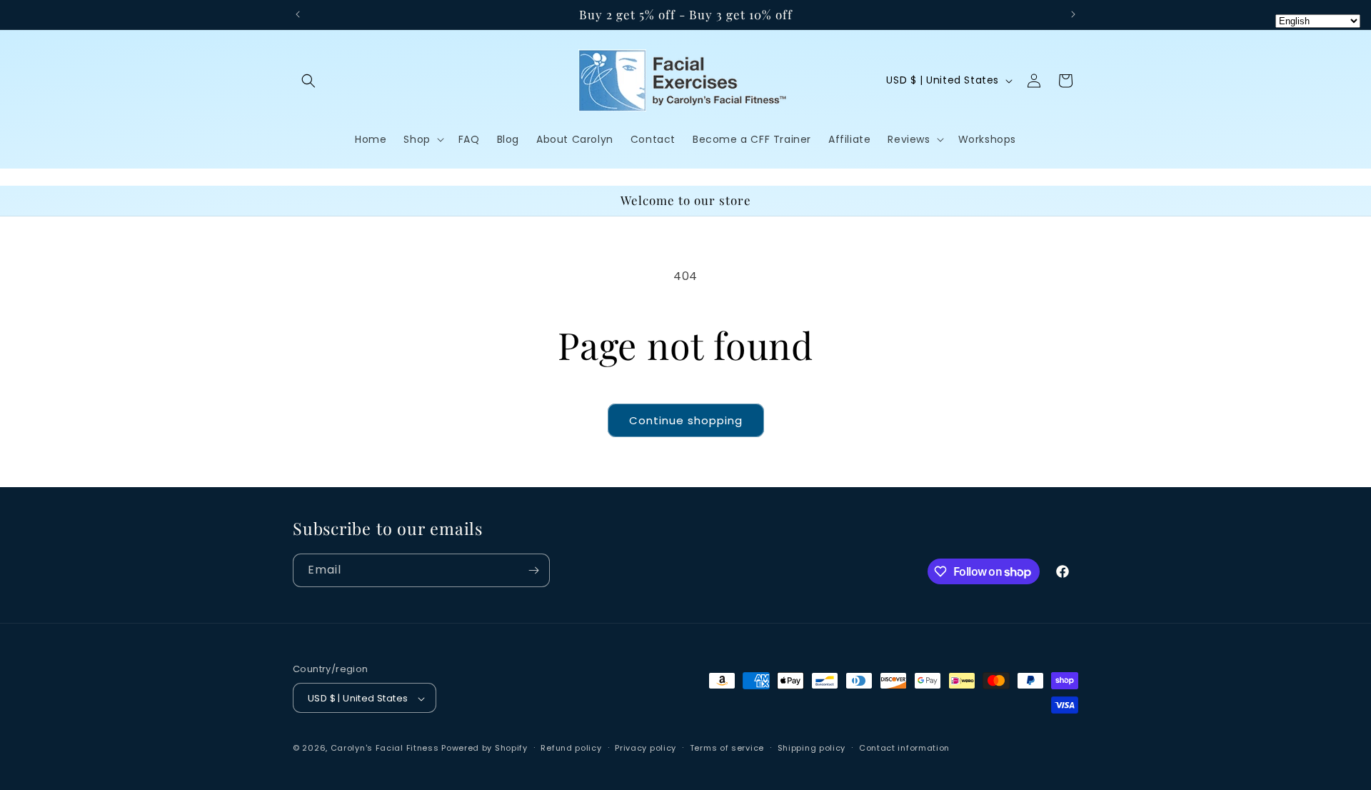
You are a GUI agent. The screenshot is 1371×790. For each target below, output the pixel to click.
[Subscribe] (533, 570)
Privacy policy (645, 748)
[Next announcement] (1073, 14)
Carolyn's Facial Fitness (385, 748)
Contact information (904, 748)
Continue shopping (686, 420)
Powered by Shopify (484, 748)
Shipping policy (812, 748)
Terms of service (727, 748)
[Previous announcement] (297, 14)
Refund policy (571, 748)
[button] (308, 80)
